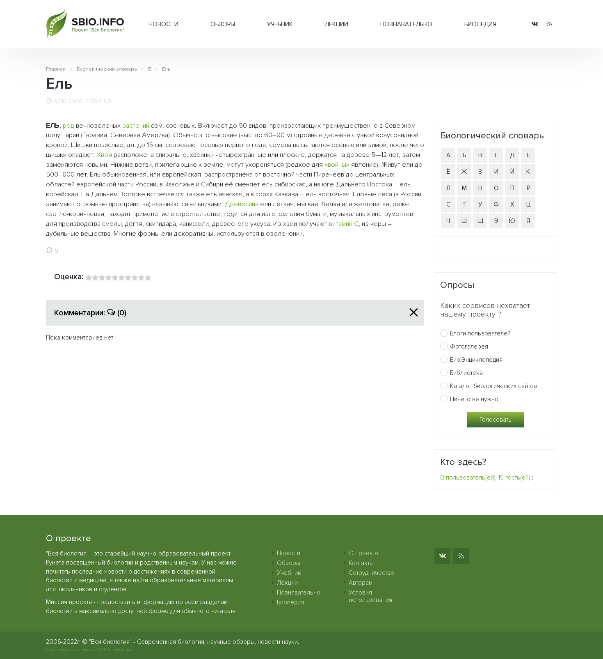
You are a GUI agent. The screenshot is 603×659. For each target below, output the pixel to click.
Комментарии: (90, 313)
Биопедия (480, 24)
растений (135, 126)
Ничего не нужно (474, 399)
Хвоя (104, 155)
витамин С (344, 224)
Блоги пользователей (480, 333)
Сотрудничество (371, 572)
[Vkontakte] (535, 24)
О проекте (364, 553)
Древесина (241, 204)
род (68, 126)
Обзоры (222, 24)
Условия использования (370, 596)
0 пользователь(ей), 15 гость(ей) (485, 477)
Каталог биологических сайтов (493, 386)
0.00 (105, 101)
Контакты (361, 563)
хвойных (336, 165)
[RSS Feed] (549, 24)
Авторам (360, 582)
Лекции (336, 24)
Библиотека (466, 373)
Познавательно (406, 24)
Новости (163, 24)
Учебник (280, 24)
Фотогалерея (469, 346)
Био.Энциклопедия (476, 359)
